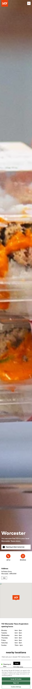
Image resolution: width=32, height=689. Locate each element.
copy (4, 578)
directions (23, 560)
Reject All (16, 683)
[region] (16, 678)
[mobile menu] (29, 3)
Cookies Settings (16, 687)
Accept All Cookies (16, 679)
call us (8, 560)
